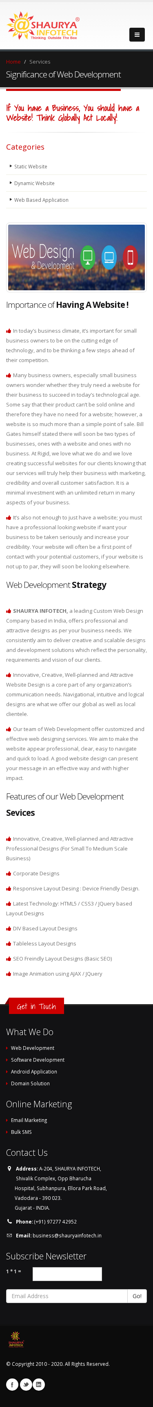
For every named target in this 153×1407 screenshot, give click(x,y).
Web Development (32, 1048)
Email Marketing (29, 1120)
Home (13, 61)
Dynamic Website (34, 183)
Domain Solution (30, 1083)
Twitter (26, 1384)
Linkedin (39, 1384)
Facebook (12, 1384)
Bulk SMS (21, 1132)
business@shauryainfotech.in (67, 1235)
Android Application (34, 1071)
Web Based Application (41, 200)
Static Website (30, 166)
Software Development (37, 1059)
